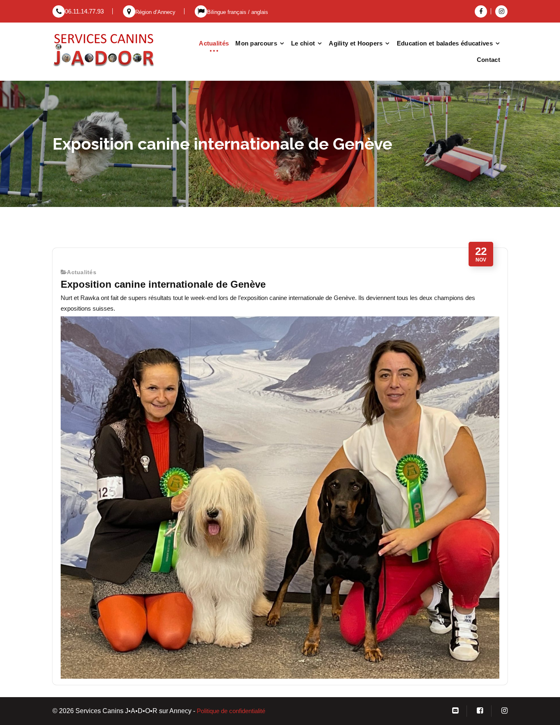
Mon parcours (256, 43)
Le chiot (303, 43)
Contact (488, 59)
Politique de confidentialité (231, 711)
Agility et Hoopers (355, 43)
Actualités (214, 43)
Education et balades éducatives (445, 43)
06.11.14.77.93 (84, 11)
